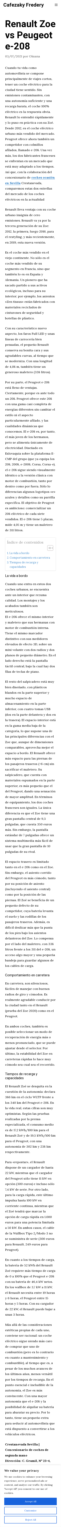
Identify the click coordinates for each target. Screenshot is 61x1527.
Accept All (30, 1501)
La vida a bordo (19, 553)
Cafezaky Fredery (23, 5)
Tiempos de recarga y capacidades (24, 564)
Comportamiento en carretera (30, 557)
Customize (30, 1510)
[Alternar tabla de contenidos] (48, 548)
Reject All (30, 1519)
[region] (30, 1496)
